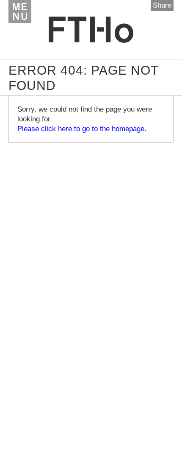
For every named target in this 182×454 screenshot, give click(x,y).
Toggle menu (19, 11)
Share (162, 5)
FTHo (91, 29)
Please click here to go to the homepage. (81, 129)
